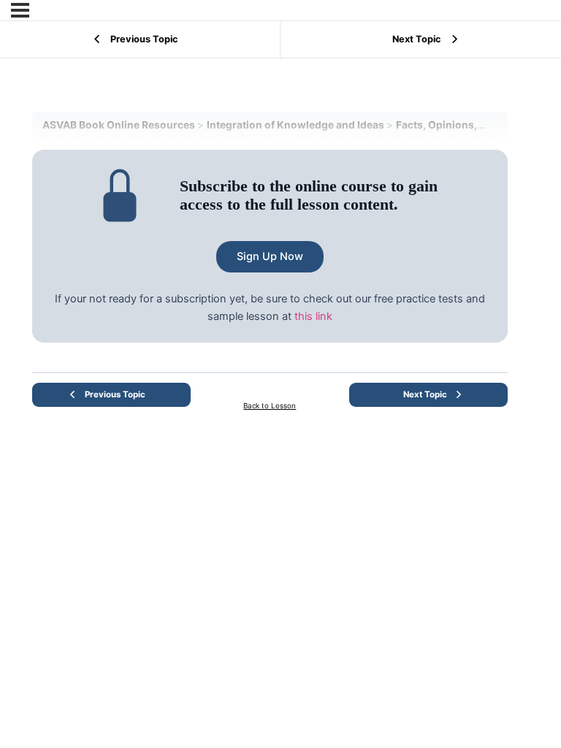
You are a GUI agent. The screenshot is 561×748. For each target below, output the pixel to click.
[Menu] (20, 10)
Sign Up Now (270, 256)
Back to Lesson (269, 405)
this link (313, 316)
